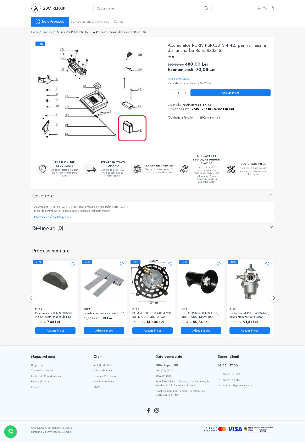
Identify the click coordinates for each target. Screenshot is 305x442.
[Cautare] (207, 8)
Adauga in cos (230, 93)
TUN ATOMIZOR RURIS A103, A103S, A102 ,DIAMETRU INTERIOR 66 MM (199, 315)
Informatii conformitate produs (52, 217)
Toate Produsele (53, 21)
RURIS (171, 57)
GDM (87, 309)
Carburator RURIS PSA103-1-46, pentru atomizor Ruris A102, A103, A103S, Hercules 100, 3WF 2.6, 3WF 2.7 (249, 315)
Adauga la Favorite (182, 117)
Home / (36, 32)
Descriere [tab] (43, 196)
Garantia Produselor (104, 376)
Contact (118, 21)
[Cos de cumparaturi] (272, 8)
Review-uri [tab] (47, 228)
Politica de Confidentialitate (47, 376)
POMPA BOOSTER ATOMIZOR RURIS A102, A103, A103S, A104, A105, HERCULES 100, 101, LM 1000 (151, 315)
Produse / (49, 32)
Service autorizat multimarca (90, 21)
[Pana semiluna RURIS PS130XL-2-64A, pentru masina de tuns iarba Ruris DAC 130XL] (55, 282)
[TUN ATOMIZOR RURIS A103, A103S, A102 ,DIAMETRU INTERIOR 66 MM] (201, 282)
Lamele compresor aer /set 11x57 (104, 313)
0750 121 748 (231, 374)
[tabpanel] (95, 95)
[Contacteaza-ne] (259, 8)
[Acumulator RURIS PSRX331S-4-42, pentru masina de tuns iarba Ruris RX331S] (95, 95)
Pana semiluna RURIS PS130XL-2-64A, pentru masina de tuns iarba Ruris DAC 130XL (54, 315)
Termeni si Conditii (42, 370)
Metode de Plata (102, 365)
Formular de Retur (103, 381)
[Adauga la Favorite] (73, 264)
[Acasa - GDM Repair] (52, 8)
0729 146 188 (231, 380)
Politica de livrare (41, 381)
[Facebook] (148, 410)
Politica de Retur (102, 370)
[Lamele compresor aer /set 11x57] (104, 282)
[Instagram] (156, 410)
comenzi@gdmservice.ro (237, 385)
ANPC (96, 387)
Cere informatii (211, 117)
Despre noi (37, 365)
